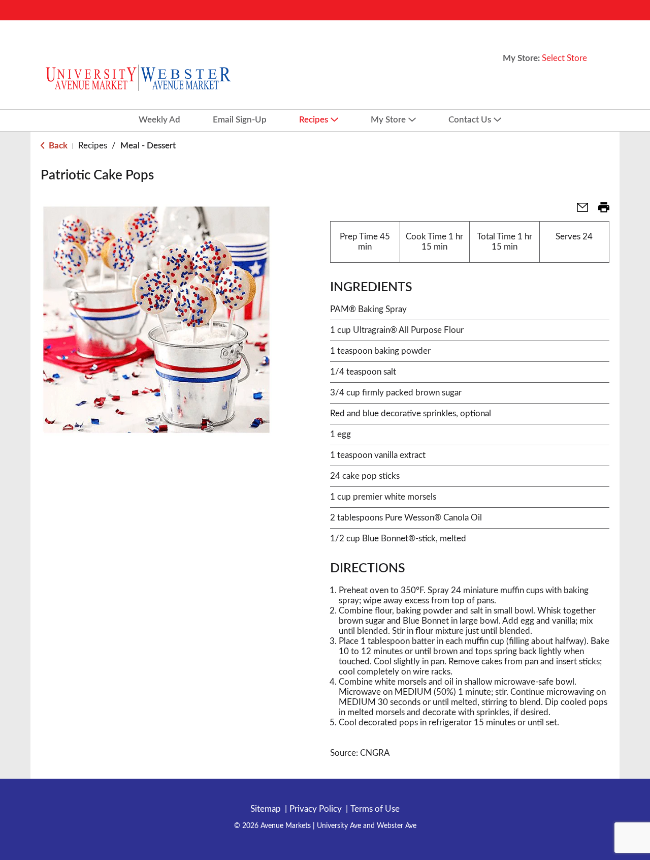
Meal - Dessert (148, 145)
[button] (578, 210)
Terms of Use (375, 809)
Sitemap (265, 809)
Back (57, 145)
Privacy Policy (315, 809)
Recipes (92, 145)
